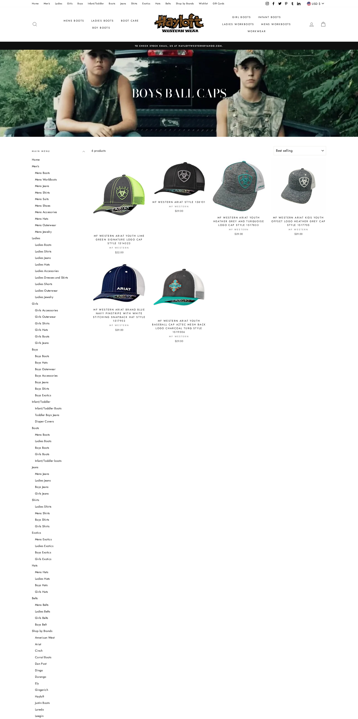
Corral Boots (43, 657)
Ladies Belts (42, 611)
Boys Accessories (46, 375)
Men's (47, 3)
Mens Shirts (42, 192)
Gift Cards (218, 3)
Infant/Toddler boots (48, 461)
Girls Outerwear (45, 317)
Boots (112, 3)
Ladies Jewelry (44, 297)
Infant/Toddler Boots (48, 408)
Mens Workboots (276, 24)
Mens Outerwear (45, 225)
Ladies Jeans (43, 258)
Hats (157, 3)
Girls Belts (41, 618)
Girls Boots (42, 336)
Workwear (257, 31)
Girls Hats (41, 330)
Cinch (39, 651)
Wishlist (203, 3)
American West (45, 637)
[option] (179, 46)
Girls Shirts (42, 323)
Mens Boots (74, 21)
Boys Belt (41, 624)
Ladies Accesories (47, 271)
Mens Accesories (46, 212)
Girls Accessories (46, 310)
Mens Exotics (43, 539)
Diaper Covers (44, 421)
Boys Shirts (42, 389)
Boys (80, 3)
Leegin (39, 716)
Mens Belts (42, 605)
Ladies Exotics (44, 546)
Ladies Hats (42, 264)
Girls (70, 3)
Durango (40, 677)
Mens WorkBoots (46, 179)
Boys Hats (41, 362)
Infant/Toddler (96, 3)
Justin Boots (42, 703)
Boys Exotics (43, 395)
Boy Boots (101, 28)
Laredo (39, 709)
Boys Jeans (42, 382)
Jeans (123, 3)
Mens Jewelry (43, 232)
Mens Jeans (42, 186)
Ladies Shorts (43, 284)
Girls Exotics (43, 559)
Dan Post (41, 664)
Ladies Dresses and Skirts (51, 277)
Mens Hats (41, 219)
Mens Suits (42, 199)
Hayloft (39, 696)
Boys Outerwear (45, 369)
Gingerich (41, 690)
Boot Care (130, 21)
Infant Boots (269, 17)
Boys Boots (42, 356)
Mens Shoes (43, 206)
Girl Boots (241, 17)
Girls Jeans (42, 343)
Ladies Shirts (43, 251)
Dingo (39, 670)
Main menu (41, 151)
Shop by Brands (185, 3)
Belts (168, 3)
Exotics (146, 3)
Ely (37, 683)
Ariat (38, 644)
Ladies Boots (102, 21)
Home (35, 3)
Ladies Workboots (238, 24)
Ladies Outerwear (46, 291)
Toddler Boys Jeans (47, 415)
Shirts (134, 3)
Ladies (58, 3)
